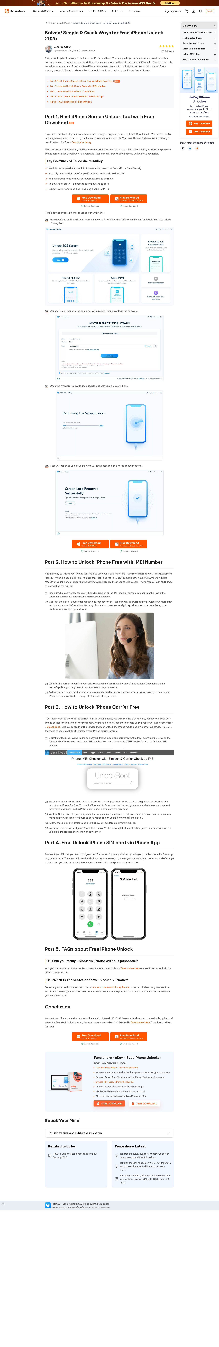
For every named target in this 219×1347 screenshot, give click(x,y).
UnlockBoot (53, 726)
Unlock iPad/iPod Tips (194, 48)
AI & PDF (116, 11)
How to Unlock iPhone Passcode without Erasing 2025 (75, 1155)
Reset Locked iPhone (193, 43)
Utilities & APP (96, 11)
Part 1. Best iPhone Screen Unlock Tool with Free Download (82, 81)
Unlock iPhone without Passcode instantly (117, 1067)
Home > (52, 23)
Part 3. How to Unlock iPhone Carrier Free (72, 91)
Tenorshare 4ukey (81, 142)
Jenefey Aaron (62, 46)
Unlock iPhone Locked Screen (198, 32)
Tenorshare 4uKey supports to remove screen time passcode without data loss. (144, 1155)
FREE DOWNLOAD (111, 1103)
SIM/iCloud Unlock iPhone (196, 59)
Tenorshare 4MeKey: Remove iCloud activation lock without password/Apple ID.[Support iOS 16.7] (145, 1179)
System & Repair (42, 11)
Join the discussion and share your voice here (78, 1132)
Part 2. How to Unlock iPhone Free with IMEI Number (78, 86)
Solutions (134, 11)
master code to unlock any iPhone (110, 987)
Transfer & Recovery (70, 11)
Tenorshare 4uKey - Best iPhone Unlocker (127, 1058)
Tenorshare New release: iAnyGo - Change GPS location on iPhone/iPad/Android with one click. (145, 1166)
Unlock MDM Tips (191, 54)
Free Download (202, 123)
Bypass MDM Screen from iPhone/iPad (114, 1082)
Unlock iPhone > (65, 23)
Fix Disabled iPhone (193, 38)
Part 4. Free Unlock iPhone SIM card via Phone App (77, 96)
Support (174, 11)
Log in (210, 11)
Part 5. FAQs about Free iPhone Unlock (71, 101)
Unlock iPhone (88, 50)
